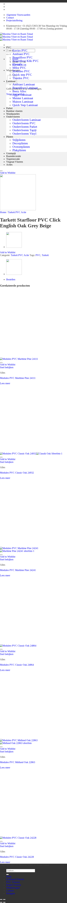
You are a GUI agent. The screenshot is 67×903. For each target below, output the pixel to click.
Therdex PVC (20, 78)
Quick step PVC (22, 74)
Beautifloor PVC (22, 57)
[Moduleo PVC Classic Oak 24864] (18, 645)
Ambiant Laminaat (23, 84)
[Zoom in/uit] (4, 899)
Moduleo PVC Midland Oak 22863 (17, 762)
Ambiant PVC (21, 54)
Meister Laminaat (22, 98)
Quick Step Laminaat (25, 105)
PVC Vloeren (13, 882)
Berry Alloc (19, 91)
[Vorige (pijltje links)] (1, 902)
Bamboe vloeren (14, 111)
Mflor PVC (19, 67)
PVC (8, 47)
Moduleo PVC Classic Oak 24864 (17, 664)
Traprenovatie (13, 159)
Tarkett (45, 255)
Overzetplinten (21, 146)
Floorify (17, 64)
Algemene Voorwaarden (18, 14)
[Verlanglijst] (1, 170)
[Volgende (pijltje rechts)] (4, 902)
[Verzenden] (7, 54)
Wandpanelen (13, 114)
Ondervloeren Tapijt (24, 130)
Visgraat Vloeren (14, 161)
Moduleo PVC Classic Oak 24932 (17, 472)
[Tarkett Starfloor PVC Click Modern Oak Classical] (14, 246)
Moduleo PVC (21, 71)
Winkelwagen (13, 887)
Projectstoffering (14, 20)
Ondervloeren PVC (24, 123)
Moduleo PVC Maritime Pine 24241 (18, 570)
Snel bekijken (6, 367)
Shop (8, 876)
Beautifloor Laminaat (25, 87)
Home (3, 212)
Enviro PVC (19, 50)
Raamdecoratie (13, 156)
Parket (9, 108)
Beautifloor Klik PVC (25, 61)
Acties (9, 164)
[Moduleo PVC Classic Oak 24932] (31, 453)
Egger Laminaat (21, 94)
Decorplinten (20, 143)
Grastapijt (11, 153)
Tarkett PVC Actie (17, 212)
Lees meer (5, 383)
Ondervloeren (13, 116)
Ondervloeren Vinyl (24, 133)
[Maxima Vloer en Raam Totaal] (16, 37)
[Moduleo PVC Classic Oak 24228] (18, 837)
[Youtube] (7, 4)
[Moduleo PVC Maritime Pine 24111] (19, 359)
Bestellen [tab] (10, 279)
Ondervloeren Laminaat (26, 119)
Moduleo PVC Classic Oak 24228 (17, 857)
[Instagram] (7, 6)
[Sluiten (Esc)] (1, 899)
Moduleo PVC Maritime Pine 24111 (18, 378)
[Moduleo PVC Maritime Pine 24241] (19, 549)
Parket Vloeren (13, 885)
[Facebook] (7, 9)
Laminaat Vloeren (15, 879)
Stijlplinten (19, 139)
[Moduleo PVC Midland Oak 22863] (19, 741)
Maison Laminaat (22, 101)
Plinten (9, 136)
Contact (10, 17)
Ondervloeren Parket (24, 126)
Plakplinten (19, 150)
